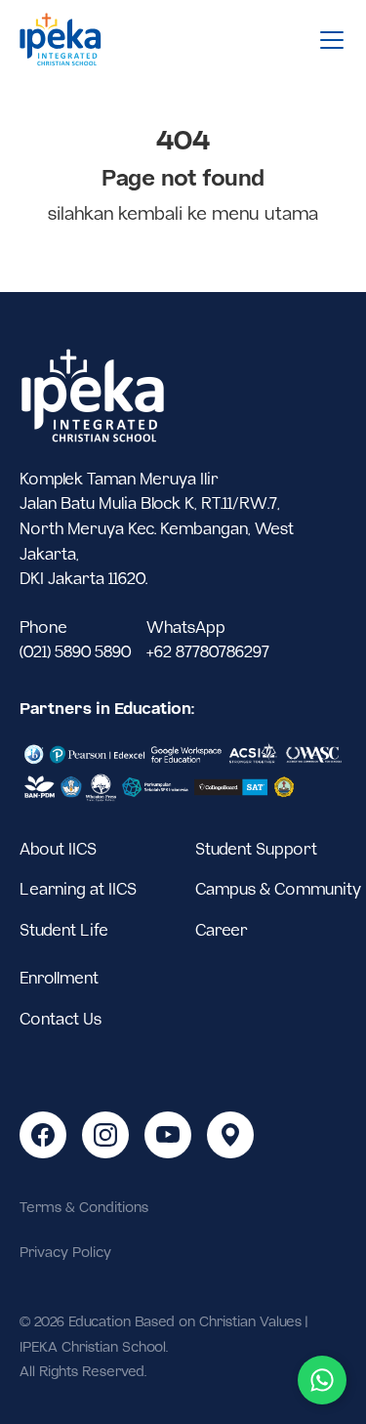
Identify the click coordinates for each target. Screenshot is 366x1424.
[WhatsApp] (322, 1380)
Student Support (256, 850)
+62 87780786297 (207, 653)
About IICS (58, 850)
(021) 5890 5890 (75, 653)
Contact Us (61, 1020)
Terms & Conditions (84, 1208)
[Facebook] (43, 1134)
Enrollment (59, 979)
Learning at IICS (78, 890)
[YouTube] (167, 1134)
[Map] (230, 1134)
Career (221, 931)
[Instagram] (105, 1134)
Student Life (64, 931)
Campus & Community (278, 890)
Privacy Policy (65, 1253)
